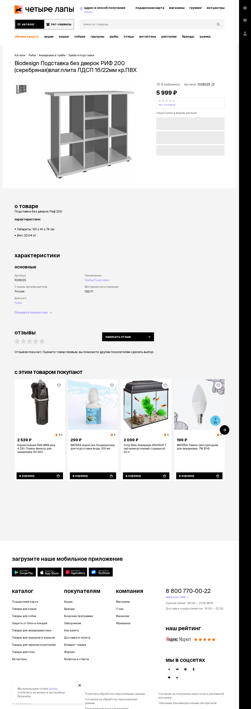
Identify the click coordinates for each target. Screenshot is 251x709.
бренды (188, 36)
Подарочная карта (25, 601)
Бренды (69, 608)
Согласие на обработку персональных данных (111, 701)
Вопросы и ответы (76, 659)
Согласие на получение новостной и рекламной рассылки (191, 695)
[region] (120, 36)
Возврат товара (75, 644)
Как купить (71, 630)
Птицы (129, 36)
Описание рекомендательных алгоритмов (187, 703)
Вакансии (122, 616)
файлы (53, 688)
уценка (205, 36)
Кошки (64, 36)
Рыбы (114, 36)
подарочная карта (150, 8)
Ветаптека (147, 36)
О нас (120, 608)
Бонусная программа (78, 616)
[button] (190, 102)
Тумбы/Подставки (97, 280)
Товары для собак (24, 616)
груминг (195, 8)
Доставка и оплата (77, 637)
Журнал (69, 651)
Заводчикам (72, 623)
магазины (177, 8)
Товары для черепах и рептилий (34, 644)
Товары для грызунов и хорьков (33, 637)
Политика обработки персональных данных (115, 693)
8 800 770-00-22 (188, 591)
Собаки (79, 36)
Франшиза (123, 623)
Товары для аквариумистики (31, 630)
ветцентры (216, 8)
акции (48, 36)
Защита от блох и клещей (29, 623)
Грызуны (97, 36)
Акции (68, 601)
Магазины (123, 601)
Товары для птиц (23, 651)
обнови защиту (27, 36)
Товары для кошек (24, 608)
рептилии (169, 36)
